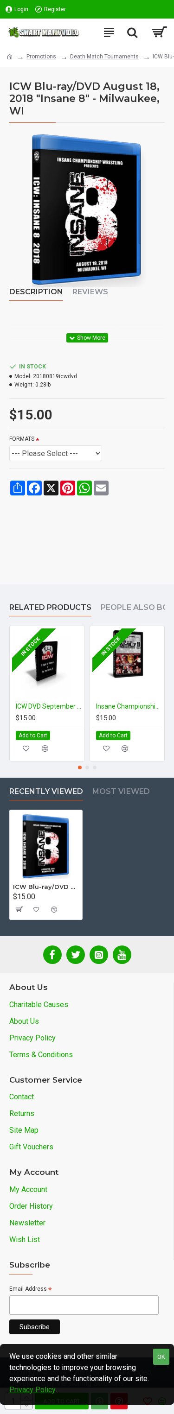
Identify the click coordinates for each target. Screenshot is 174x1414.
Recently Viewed (46, 791)
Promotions (41, 56)
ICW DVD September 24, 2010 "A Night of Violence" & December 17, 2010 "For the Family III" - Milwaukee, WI (49, 706)
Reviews (90, 291)
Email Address (30, 1289)
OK (161, 1356)
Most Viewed (121, 791)
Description (36, 291)
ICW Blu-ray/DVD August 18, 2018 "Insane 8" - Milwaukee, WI (46, 886)
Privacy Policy (32, 1389)
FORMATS (21, 439)
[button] (80, 767)
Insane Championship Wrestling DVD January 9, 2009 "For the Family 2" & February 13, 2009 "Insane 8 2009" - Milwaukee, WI (129, 706)
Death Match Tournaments (104, 56)
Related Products (50, 607)
